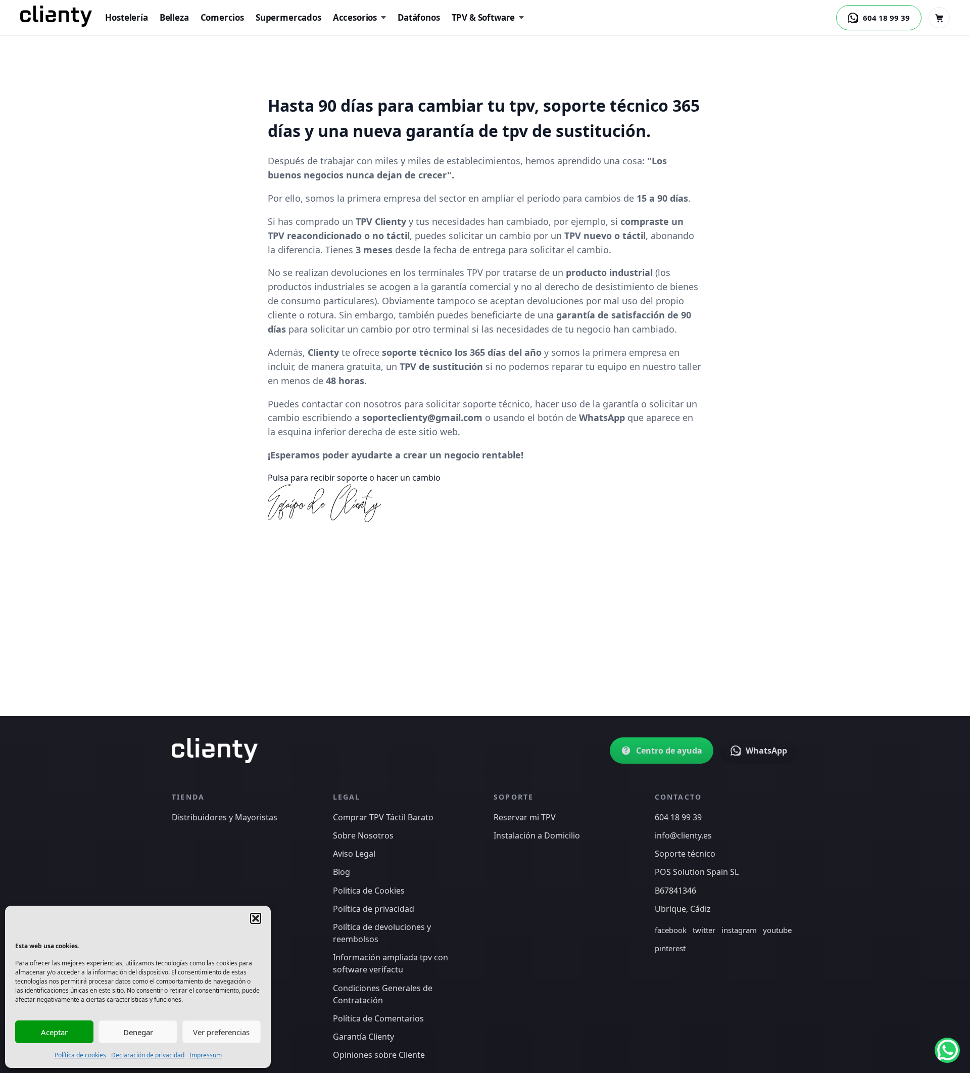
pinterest (670, 948)
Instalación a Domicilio (537, 835)
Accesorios (355, 17)
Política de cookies (80, 1055)
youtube (777, 930)
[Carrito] (939, 17)
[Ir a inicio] (215, 750)
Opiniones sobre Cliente (379, 1054)
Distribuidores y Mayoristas (224, 817)
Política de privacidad (373, 908)
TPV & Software (483, 17)
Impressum (205, 1055)
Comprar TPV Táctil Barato (383, 817)
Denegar (138, 1032)
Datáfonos (419, 17)
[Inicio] (56, 16)
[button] (256, 918)
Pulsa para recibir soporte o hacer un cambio (354, 477)
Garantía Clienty (363, 1036)
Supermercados (288, 17)
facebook (671, 930)
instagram (739, 930)
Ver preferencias (221, 1032)
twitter (704, 930)
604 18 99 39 (678, 817)
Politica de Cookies (369, 890)
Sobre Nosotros (363, 835)
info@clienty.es (683, 835)
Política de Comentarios (378, 1018)
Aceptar (54, 1032)
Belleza (174, 17)
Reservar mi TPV (525, 817)
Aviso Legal (354, 853)
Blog (341, 871)
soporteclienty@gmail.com (422, 417)
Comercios (222, 17)
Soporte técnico (685, 853)
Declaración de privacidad (147, 1055)
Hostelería (126, 17)
